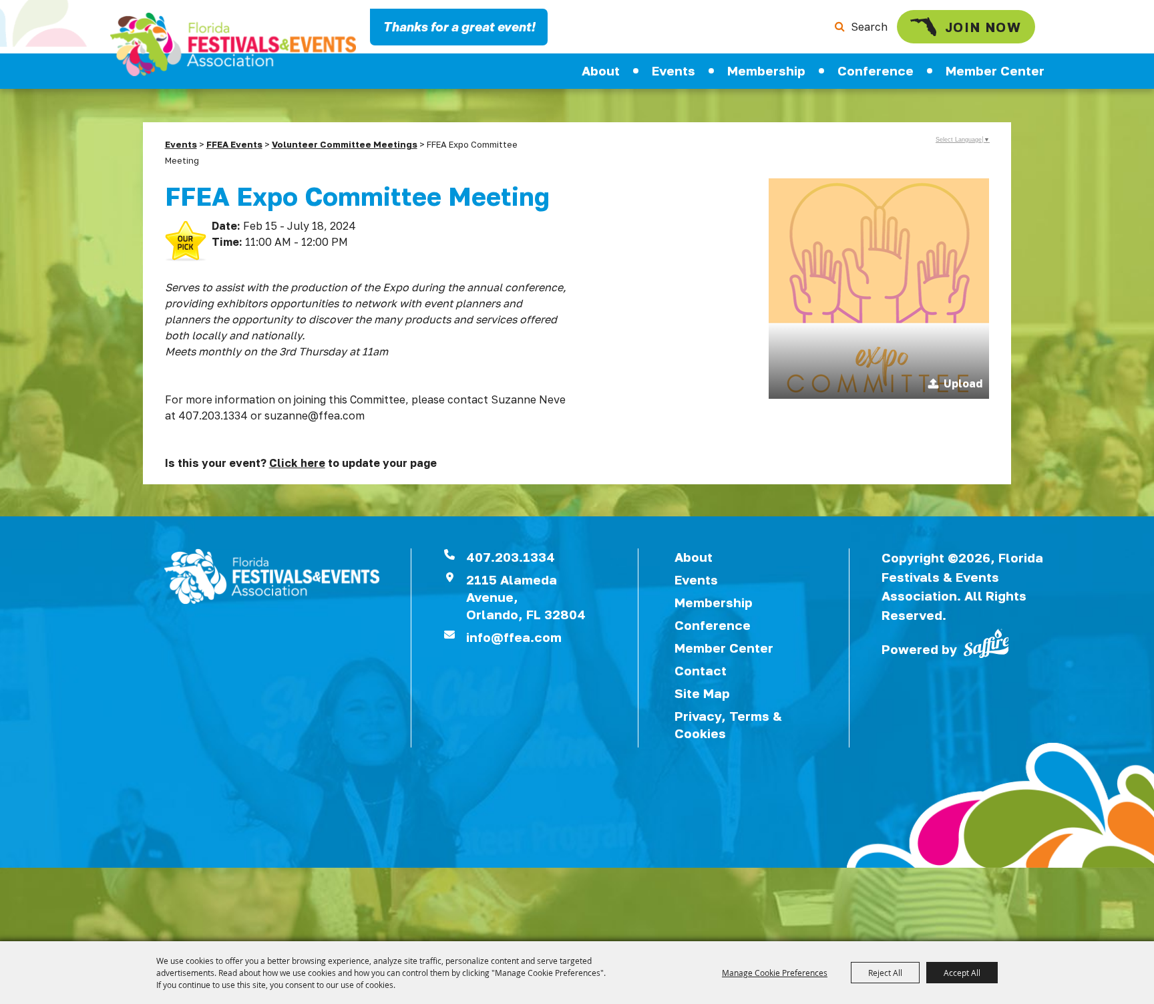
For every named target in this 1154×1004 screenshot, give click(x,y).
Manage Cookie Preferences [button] (774, 972)
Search (869, 26)
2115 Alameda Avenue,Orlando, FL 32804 (526, 597)
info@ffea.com (514, 637)
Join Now (983, 27)
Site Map (702, 693)
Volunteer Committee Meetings (344, 144)
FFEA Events (234, 144)
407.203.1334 (510, 556)
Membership (766, 70)
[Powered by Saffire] (986, 642)
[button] (879, 288)
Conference (875, 70)
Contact (701, 670)
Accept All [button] (962, 972)
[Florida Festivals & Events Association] (233, 44)
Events (673, 70)
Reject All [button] (885, 972)
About (601, 70)
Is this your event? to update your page (301, 463)
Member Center (995, 70)
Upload (963, 383)
